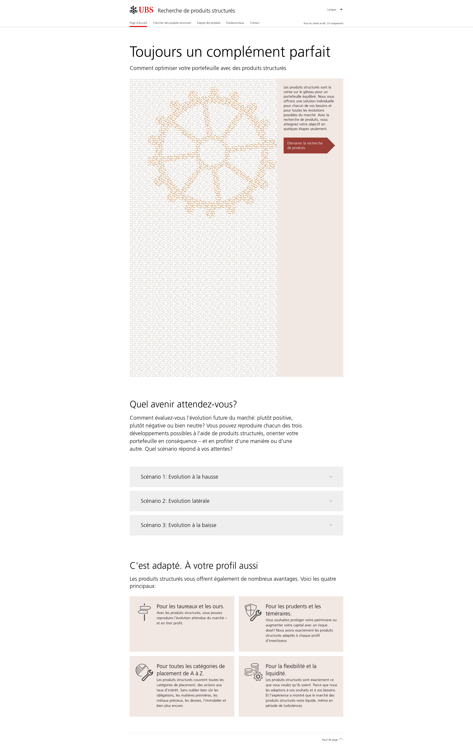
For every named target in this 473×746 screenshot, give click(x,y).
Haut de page (330, 739)
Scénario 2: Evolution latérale (175, 501)
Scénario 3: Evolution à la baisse (178, 525)
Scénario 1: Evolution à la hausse (179, 476)
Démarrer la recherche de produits (305, 145)
